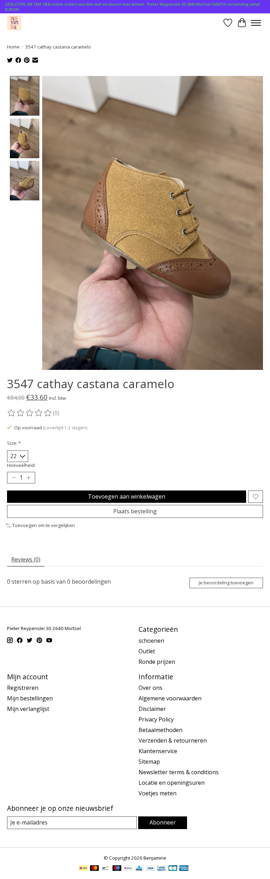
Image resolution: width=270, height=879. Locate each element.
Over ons (150, 688)
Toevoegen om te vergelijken (43, 525)
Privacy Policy (156, 719)
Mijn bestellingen (30, 698)
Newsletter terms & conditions (179, 772)
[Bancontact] (105, 868)
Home (13, 47)
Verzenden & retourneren (173, 740)
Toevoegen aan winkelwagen (126, 496)
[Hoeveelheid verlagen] (13, 477)
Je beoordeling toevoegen (226, 582)
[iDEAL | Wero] (83, 868)
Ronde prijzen (157, 662)
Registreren (22, 688)
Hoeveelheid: (21, 465)
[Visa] (150, 868)
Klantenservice (158, 751)
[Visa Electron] (161, 868)
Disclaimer (152, 709)
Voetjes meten (157, 793)
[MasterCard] (94, 868)
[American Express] (183, 868)
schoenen (151, 640)
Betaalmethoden (160, 730)
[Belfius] (128, 868)
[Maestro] (117, 868)
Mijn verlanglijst (28, 709)
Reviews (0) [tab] (25, 559)
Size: (14, 443)
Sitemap (149, 761)
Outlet (147, 651)
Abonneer (162, 822)
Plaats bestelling (135, 511)
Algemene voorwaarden (170, 698)
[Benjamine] (14, 22)
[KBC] (139, 868)
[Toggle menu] (256, 23)
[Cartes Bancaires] (172, 868)
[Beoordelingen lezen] (30, 413)
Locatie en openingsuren (172, 783)
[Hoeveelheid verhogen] (28, 477)
